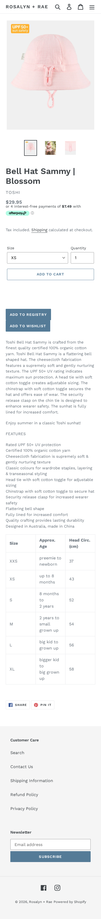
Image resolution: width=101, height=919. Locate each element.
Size (10, 248)
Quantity (78, 248)
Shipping (39, 230)
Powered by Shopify (70, 902)
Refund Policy (24, 794)
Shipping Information (31, 780)
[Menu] (92, 7)
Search (17, 752)
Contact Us (21, 766)
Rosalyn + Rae (27, 6)
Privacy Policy (24, 808)
